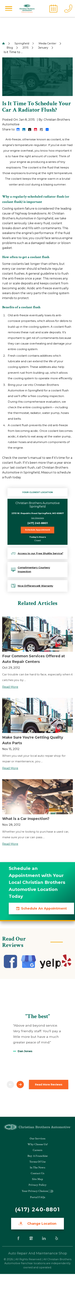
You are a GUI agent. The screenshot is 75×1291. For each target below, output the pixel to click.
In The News (37, 1167)
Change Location (41, 1223)
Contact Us (37, 1173)
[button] (8, 8)
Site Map (37, 1179)
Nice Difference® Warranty (35, 585)
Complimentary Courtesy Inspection (34, 569)
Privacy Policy (38, 1185)
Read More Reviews (48, 1084)
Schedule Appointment (37, 530)
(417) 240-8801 (37, 523)
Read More (10, 687)
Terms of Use (37, 1162)
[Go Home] (3, 43)
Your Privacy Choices (35, 1191)
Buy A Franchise (37, 1156)
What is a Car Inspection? (25, 818)
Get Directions (37, 518)
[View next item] (20, 1084)
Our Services (37, 1138)
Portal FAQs (37, 1197)
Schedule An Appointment (44, 908)
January (43, 47)
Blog (10, 47)
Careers (37, 1150)
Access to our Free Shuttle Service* (40, 553)
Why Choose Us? (37, 1144)
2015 (25, 47)
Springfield (22, 43)
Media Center (47, 43)
